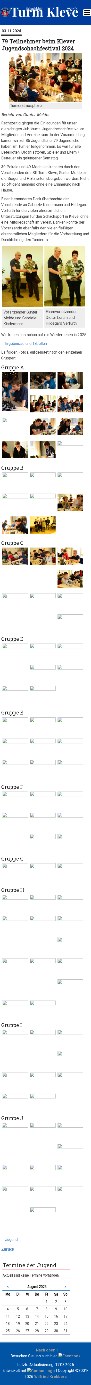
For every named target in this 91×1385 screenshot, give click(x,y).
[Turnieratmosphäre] (45, 100)
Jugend (11, 1239)
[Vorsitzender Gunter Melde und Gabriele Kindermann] (22, 305)
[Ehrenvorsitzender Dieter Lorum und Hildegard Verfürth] (64, 305)
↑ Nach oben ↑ (45, 1350)
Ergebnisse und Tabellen (26, 343)
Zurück (7, 1249)
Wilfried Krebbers (50, 1376)
